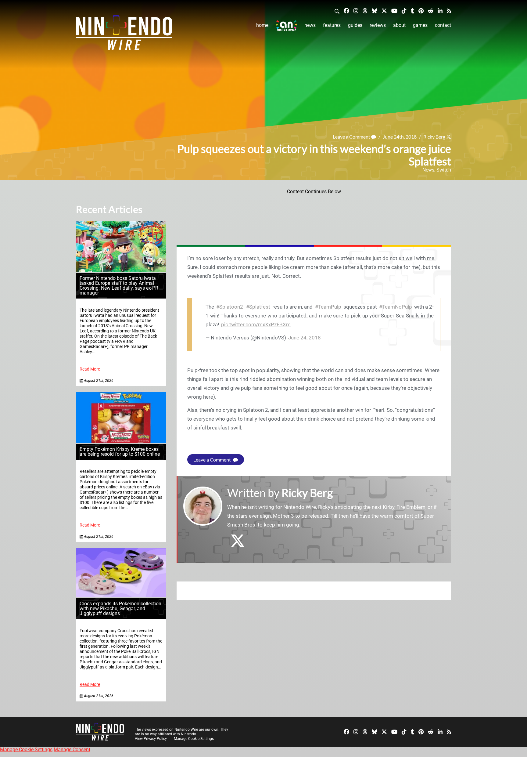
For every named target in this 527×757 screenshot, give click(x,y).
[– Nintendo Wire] (124, 34)
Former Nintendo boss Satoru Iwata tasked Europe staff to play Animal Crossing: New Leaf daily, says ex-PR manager (119, 285)
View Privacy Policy (151, 739)
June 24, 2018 (304, 338)
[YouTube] (394, 10)
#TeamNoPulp (395, 307)
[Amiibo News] (286, 25)
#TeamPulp (328, 307)
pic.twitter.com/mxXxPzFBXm (256, 324)
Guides (355, 25)
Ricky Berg (434, 136)
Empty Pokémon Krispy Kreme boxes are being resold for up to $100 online (120, 451)
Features (332, 25)
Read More (90, 369)
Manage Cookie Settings (194, 739)
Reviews (378, 25)
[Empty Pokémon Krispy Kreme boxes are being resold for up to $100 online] (121, 441)
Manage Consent (72, 749)
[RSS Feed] (449, 10)
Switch (443, 170)
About (399, 25)
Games (420, 25)
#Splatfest (258, 307)
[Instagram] (355, 10)
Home (262, 25)
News (310, 25)
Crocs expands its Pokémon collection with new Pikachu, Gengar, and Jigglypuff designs (120, 608)
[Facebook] (346, 10)
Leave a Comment (352, 136)
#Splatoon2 (229, 307)
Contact (443, 25)
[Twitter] (384, 10)
